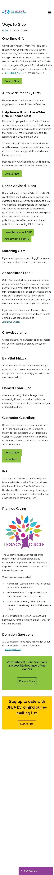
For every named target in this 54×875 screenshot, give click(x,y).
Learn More (11, 459)
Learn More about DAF (18, 232)
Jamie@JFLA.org (13, 73)
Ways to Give (20, 30)
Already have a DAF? (16, 238)
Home (5, 30)
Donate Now (11, 81)
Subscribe (27, 724)
